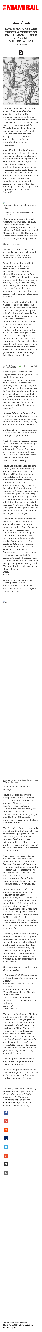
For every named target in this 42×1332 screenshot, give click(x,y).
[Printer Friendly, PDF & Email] (21, 52)
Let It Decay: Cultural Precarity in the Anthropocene (28, 23)
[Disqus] (21, 1213)
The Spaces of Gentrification (15, 23)
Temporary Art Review (14, 1100)
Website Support (9, 1328)
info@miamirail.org (26, 1325)
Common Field (10, 1102)
